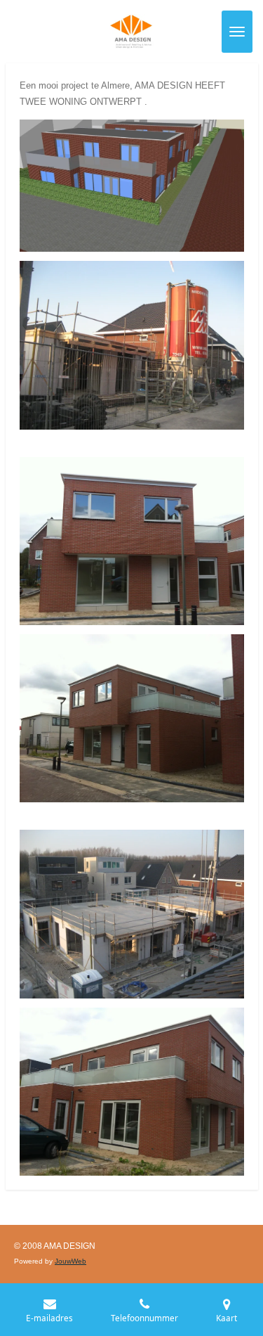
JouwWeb (70, 1261)
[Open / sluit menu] (237, 32)
